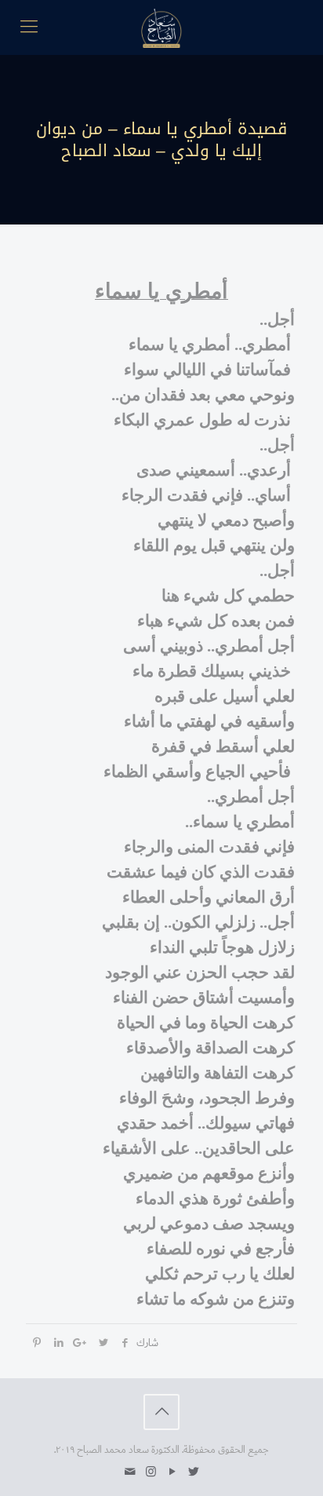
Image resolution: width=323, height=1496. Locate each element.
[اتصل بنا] (130, 1472)
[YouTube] (172, 1472)
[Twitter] (193, 1472)
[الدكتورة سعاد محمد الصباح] (161, 27)
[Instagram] (151, 1472)
